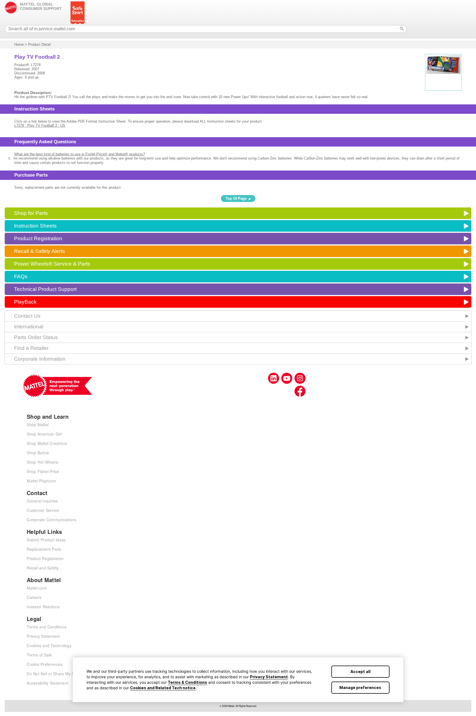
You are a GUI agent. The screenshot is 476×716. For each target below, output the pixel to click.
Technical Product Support (45, 289)
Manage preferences (360, 687)
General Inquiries (42, 501)
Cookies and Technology (49, 645)
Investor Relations (43, 606)
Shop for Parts (31, 213)
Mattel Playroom (41, 480)
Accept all (360, 671)
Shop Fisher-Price (43, 471)
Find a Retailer (31, 348)
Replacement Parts (44, 549)
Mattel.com (37, 588)
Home (19, 44)
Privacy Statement (269, 676)
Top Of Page (236, 198)
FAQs (21, 276)
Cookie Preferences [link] (45, 664)
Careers (34, 597)
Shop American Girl (44, 434)
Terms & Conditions (187, 682)
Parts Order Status (36, 337)
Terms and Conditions (46, 626)
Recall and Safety (42, 568)
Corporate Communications (51, 519)
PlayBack (25, 302)
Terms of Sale (39, 655)
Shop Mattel (37, 424)
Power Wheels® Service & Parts (52, 264)
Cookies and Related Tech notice (163, 687)
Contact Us (27, 316)
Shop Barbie (38, 452)
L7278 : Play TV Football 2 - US (39, 125)
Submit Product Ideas (46, 539)
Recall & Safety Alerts (39, 251)
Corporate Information (40, 359)
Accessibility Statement (47, 683)
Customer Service (43, 510)
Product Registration (38, 238)
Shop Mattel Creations (47, 443)
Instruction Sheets (35, 226)
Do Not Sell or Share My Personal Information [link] (68, 673)
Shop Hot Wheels (42, 462)
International (28, 326)
